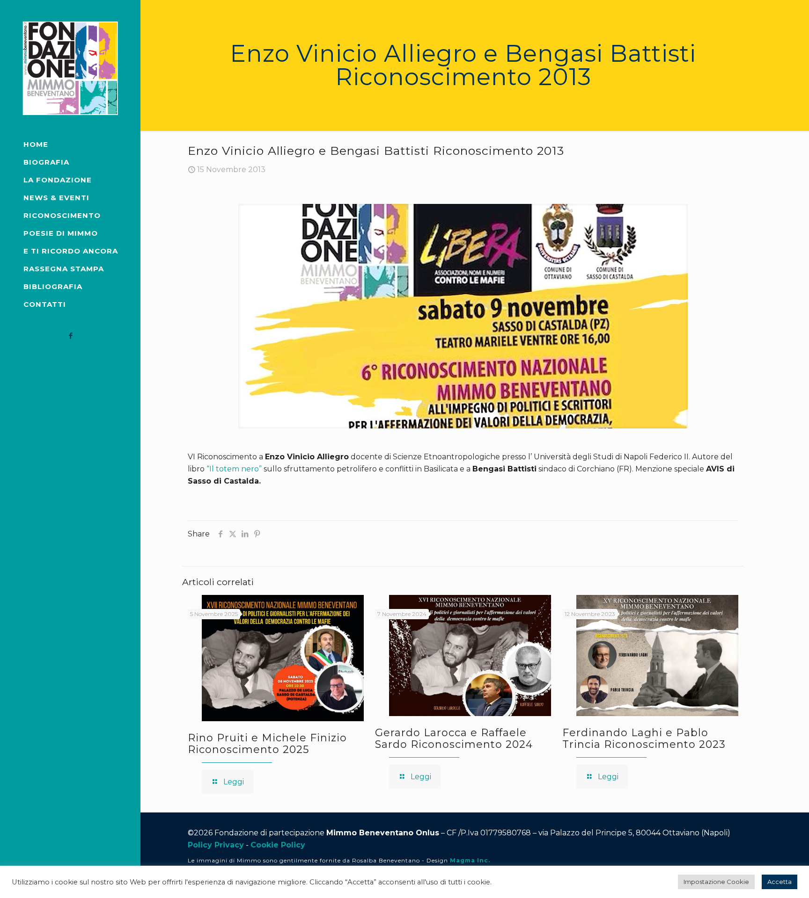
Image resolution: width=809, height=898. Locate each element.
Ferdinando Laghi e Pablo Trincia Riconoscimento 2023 (644, 738)
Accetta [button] (779, 881)
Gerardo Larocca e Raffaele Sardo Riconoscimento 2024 (454, 738)
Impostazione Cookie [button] (716, 881)
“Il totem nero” (234, 468)
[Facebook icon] (70, 335)
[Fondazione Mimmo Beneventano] (70, 68)
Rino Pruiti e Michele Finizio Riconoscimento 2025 (267, 743)
